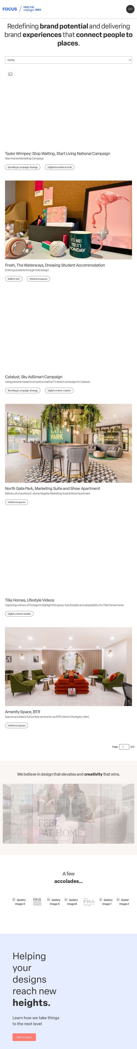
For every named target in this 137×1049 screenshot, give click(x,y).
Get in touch (24, 1037)
